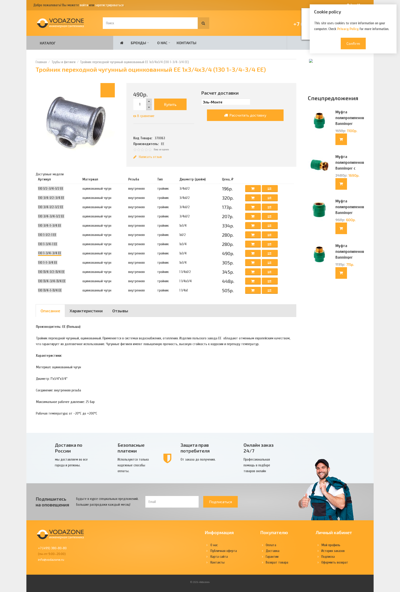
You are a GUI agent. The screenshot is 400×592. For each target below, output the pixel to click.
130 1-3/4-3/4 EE (49, 253)
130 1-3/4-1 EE (47, 244)
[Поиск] (203, 23)
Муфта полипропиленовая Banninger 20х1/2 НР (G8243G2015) (349, 257)
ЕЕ (162, 144)
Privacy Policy (348, 29)
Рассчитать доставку (247, 115)
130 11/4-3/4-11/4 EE (52, 281)
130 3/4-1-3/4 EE (49, 225)
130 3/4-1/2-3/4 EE (51, 198)
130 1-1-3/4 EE (47, 262)
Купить (170, 104)
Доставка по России (68, 447)
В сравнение (145, 116)
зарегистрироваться (109, 5)
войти (84, 5)
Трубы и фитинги (63, 62)
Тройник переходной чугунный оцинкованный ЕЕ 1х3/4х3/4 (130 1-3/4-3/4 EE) (134, 62)
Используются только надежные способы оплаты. (133, 465)
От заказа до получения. (198, 459)
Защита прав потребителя (195, 447)
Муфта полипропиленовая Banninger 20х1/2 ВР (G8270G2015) (349, 213)
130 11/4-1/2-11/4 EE (51, 272)
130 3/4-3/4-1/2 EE (51, 216)
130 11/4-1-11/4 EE (50, 290)
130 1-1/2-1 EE (47, 235)
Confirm (353, 43)
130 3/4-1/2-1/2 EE (50, 207)
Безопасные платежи (131, 447)
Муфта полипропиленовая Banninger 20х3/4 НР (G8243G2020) (349, 124)
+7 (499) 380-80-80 (52, 548)
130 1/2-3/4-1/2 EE (50, 188)
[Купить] (341, 139)
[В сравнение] (270, 188)
